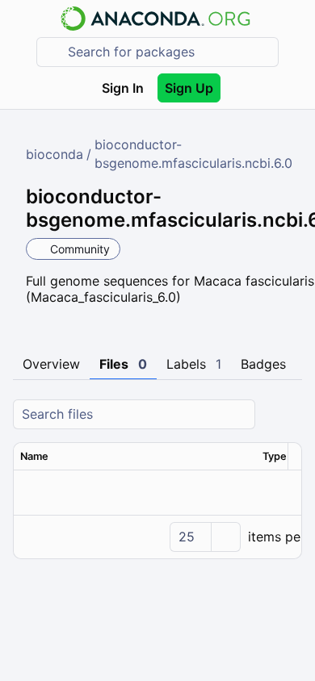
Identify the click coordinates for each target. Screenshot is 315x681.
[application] (157, 536)
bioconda (54, 154)
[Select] (225, 537)
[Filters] (287, 414)
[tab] (51, 364)
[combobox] (169, 52)
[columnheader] (135, 456)
